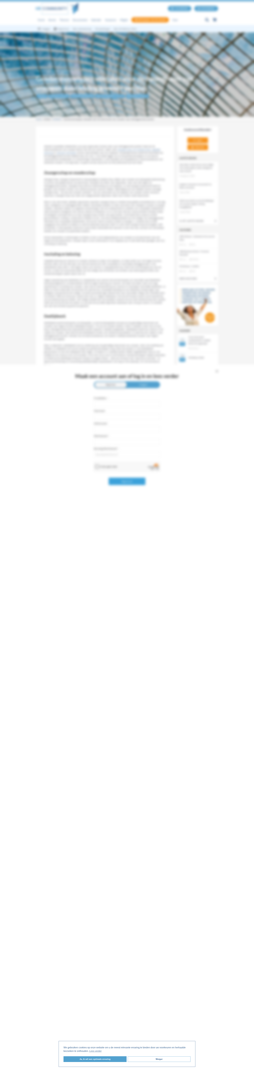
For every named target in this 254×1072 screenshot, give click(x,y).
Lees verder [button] (95, 1051)
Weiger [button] (159, 1059)
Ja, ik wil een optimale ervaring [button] (95, 1059)
